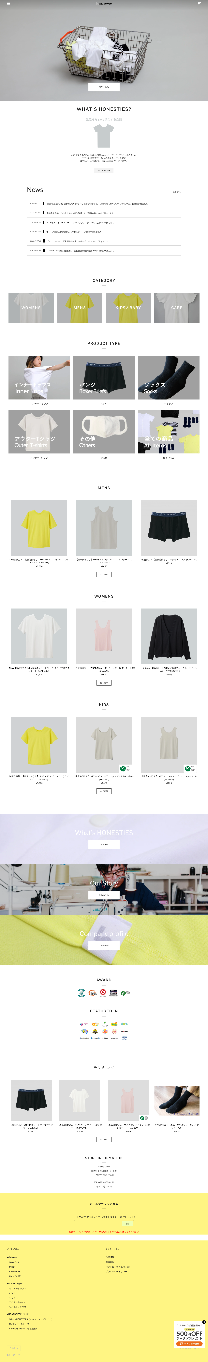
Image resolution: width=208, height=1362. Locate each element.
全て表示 (104, 574)
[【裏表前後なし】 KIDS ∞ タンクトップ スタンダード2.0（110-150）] (169, 745)
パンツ (12, 1293)
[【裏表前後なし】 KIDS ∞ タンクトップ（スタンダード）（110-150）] (128, 1100)
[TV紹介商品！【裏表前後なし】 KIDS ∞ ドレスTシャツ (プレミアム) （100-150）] (39, 745)
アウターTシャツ (17, 1302)
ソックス (13, 1298)
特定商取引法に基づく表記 (118, 1267)
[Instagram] (19, 1355)
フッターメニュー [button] (114, 1249)
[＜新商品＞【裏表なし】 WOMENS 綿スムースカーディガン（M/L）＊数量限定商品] (169, 636)
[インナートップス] (39, 377)
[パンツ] (104, 377)
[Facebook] (8, 1355)
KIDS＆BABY (15, 1271)
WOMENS (14, 1262)
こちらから (104, 844)
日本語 (12, 1348)
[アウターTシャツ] (39, 431)
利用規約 (110, 1262)
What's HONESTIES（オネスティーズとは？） (31, 1319)
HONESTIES (188, 1348)
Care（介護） (15, 1276)
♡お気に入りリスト (18, 1307)
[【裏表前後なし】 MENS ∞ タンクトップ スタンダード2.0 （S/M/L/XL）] (104, 528)
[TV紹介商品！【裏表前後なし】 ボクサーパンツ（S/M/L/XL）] (169, 528)
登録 (127, 1224)
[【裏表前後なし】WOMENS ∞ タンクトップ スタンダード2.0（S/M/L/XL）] (104, 636)
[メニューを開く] (11, 3)
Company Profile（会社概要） (23, 1328)
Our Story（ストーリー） (21, 1324)
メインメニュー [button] (14, 1249)
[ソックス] (169, 377)
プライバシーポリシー (116, 1271)
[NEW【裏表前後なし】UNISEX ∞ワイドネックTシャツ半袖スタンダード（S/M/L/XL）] (39, 636)
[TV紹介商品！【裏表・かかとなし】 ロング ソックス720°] (177, 1100)
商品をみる (104, 87)
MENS (12, 1267)
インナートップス (17, 1288)
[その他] (104, 431)
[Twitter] (13, 1355)
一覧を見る (176, 192)
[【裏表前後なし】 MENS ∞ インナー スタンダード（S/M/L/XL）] (79, 1100)
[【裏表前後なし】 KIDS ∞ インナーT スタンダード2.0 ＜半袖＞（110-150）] (104, 745)
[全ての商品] (169, 431)
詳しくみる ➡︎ (104, 170)
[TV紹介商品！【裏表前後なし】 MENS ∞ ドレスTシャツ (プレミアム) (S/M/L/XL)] (39, 528)
